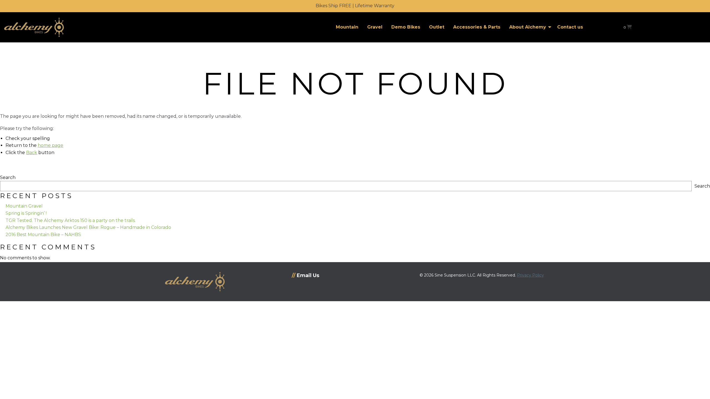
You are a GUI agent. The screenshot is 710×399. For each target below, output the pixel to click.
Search (8, 177)
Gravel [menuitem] (374, 27)
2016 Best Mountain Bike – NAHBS (43, 234)
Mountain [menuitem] (347, 27)
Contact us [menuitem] (570, 27)
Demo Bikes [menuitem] (405, 27)
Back (31, 152)
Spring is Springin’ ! (26, 213)
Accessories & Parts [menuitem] (476, 27)
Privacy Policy (530, 275)
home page (50, 145)
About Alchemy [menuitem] (527, 27)
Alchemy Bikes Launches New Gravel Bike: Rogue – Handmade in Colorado (88, 227)
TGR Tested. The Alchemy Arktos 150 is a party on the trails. (71, 220)
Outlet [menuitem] (436, 27)
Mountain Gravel (24, 206)
